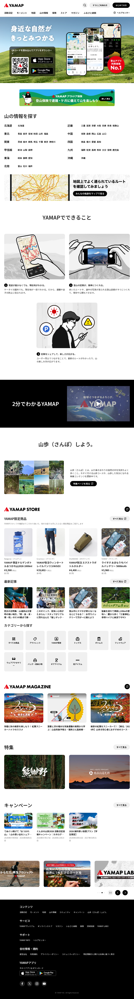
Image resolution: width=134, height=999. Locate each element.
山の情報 (44, 12)
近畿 (70, 125)
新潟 (20, 149)
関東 (6, 142)
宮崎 (109, 149)
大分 (104, 149)
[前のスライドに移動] (117, 892)
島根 (88, 133)
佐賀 (88, 149)
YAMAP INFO (25, 940)
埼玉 (36, 141)
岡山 (94, 133)
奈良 (109, 125)
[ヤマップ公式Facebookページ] (22, 983)
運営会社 (23, 954)
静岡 (25, 158)
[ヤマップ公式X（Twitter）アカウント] (29, 983)
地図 (33, 12)
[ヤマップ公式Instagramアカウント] (37, 983)
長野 (30, 149)
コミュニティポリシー (71, 954)
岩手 (25, 133)
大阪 (99, 125)
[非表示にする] (112, 92)
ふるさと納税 (90, 12)
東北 (6, 133)
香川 (88, 141)
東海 (6, 158)
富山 (20, 166)
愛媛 (94, 141)
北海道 (8, 125)
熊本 (99, 149)
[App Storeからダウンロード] (42, 60)
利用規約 (33, 954)
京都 (94, 125)
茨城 (20, 141)
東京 (46, 141)
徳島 (83, 141)
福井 (30, 166)
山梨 (25, 149)
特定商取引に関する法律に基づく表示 (99, 954)
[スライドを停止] (110, 892)
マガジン (75, 12)
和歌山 (116, 125)
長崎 (94, 149)
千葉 (41, 141)
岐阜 (20, 158)
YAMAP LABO (102, 926)
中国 (70, 133)
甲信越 (8, 150)
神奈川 (52, 141)
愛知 (30, 158)
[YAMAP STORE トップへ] (127, 509)
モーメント (22, 12)
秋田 (36, 133)
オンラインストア (45, 926)
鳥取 (83, 133)
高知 (99, 141)
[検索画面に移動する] (84, 5)
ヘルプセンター (123, 12)
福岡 (83, 149)
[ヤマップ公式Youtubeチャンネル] (44, 983)
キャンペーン (79, 912)
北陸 (6, 166)
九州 (70, 150)
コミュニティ (65, 912)
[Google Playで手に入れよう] (42, 71)
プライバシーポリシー (50, 954)
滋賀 (88, 125)
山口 (104, 133)
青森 (20, 133)
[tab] (97, 892)
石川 (25, 166)
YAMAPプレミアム (27, 926)
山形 (41, 133)
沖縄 (70, 158)
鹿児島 (116, 149)
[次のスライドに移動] (125, 892)
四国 (70, 142)
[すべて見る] (127, 686)
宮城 (30, 133)
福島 (46, 133)
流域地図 (90, 926)
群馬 (30, 141)
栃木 (25, 141)
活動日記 (8, 12)
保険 (54, 12)
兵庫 (104, 125)
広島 (99, 133)
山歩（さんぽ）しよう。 (98, 912)
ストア (64, 12)
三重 (83, 125)
